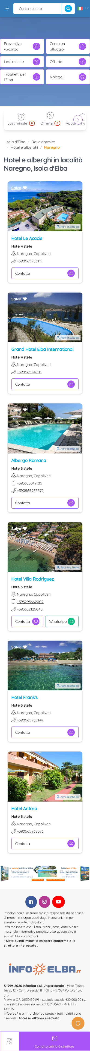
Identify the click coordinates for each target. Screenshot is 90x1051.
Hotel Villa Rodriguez (32, 579)
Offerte (56, 61)
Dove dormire (43, 141)
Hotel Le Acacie (26, 238)
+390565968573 (30, 831)
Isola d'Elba (15, 141)
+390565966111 (29, 261)
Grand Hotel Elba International (42, 349)
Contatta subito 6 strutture (54, 1046)
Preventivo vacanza (13, 46)
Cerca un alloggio (57, 46)
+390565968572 (30, 490)
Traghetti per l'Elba (15, 77)
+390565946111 (29, 372)
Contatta (22, 273)
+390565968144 (30, 720)
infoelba (10, 1013)
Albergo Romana (28, 460)
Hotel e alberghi (24, 147)
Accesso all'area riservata (39, 1018)
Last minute (14, 61)
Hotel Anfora (24, 808)
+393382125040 (30, 609)
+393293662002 (30, 601)
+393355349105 (29, 483)
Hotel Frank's (24, 697)
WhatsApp (58, 621)
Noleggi (56, 77)
